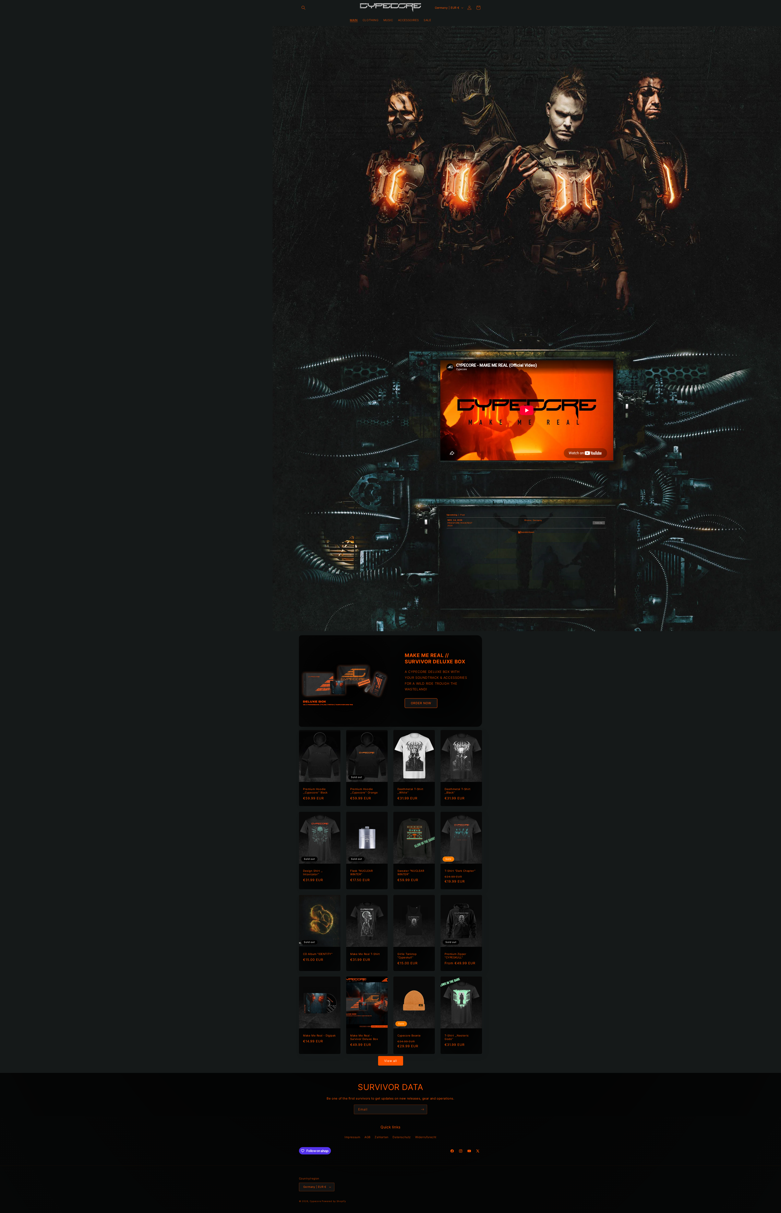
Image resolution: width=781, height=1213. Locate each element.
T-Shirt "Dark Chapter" (460, 870)
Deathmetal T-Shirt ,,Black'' (458, 790)
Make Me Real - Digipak (319, 1035)
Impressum (352, 1137)
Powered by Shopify (334, 1201)
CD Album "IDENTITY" (317, 954)
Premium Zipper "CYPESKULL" (455, 955)
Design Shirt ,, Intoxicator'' (313, 872)
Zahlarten (381, 1137)
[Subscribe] (422, 1109)
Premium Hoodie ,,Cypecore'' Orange (364, 790)
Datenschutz (402, 1137)
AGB (367, 1137)
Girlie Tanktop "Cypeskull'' (407, 955)
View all (390, 1061)
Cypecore (315, 1201)
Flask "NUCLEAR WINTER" (361, 872)
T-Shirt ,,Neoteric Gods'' (457, 1037)
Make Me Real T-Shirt (365, 954)
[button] (303, 7)
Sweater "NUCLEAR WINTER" (410, 872)
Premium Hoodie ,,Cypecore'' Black (315, 790)
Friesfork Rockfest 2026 (459, 524)
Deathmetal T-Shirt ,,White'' (410, 790)
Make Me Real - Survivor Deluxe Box (364, 1037)
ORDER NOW (421, 703)
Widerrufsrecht (425, 1137)
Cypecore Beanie (409, 1035)
